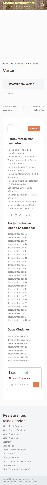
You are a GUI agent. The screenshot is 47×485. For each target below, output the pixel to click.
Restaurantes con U (17, 299)
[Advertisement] (23, 37)
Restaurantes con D (17, 244)
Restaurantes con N (17, 278)
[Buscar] (42, 5)
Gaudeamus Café (15, 187)
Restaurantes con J (16, 265)
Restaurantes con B (17, 237)
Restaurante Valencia (17, 357)
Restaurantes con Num (18, 320)
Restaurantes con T (17, 296)
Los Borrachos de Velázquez (21, 167)
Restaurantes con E (17, 247)
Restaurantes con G (17, 254)
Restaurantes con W (17, 306)
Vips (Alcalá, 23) (11, 438)
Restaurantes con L (16, 272)
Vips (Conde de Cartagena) (16, 469)
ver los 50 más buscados (19, 215)
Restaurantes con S (17, 292)
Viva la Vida (9, 453)
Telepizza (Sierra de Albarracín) (23, 181)
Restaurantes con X (17, 309)
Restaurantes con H (17, 258)
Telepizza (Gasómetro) (18, 174)
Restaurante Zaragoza (18, 360)
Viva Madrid (9, 465)
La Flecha (12, 156)
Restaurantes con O (17, 282)
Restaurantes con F (16, 251)
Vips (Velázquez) (11, 457)
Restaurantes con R (17, 289)
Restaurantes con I (16, 261)
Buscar (10, 124)
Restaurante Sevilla (16, 353)
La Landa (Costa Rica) (18, 194)
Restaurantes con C (17, 240)
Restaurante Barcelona (18, 340)
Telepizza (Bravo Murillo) (19, 149)
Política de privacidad (27, 481)
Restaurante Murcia (17, 350)
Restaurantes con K (17, 268)
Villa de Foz (8, 445)
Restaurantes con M (17, 275)
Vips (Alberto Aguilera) (14, 430)
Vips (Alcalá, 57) (11, 434)
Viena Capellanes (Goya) (15, 449)
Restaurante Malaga (17, 346)
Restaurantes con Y (17, 313)
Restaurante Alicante (17, 336)
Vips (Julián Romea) (13, 426)
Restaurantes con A (17, 234)
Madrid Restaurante (19, 3)
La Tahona (12, 201)
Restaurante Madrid (17, 343)
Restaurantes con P (17, 285)
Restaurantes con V (17, 303)
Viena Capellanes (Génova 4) (17, 461)
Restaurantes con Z (17, 316)
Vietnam (7, 441)
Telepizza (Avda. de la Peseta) (22, 160)
